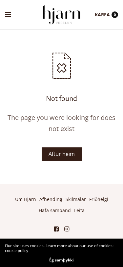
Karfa (102, 14)
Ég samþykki (61, 260)
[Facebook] (56, 229)
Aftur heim (62, 154)
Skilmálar (76, 199)
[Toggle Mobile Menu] (12, 15)
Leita (79, 210)
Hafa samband (55, 210)
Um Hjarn (25, 199)
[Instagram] (67, 229)
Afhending (50, 199)
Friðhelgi (98, 199)
